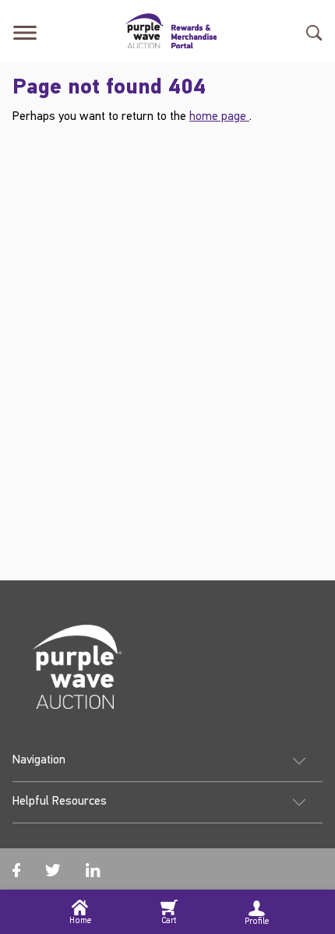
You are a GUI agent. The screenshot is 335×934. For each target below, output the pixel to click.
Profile (257, 922)
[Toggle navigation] (24, 30)
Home (80, 921)
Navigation (38, 760)
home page (219, 117)
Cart (168, 921)
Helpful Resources (59, 801)
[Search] (314, 30)
